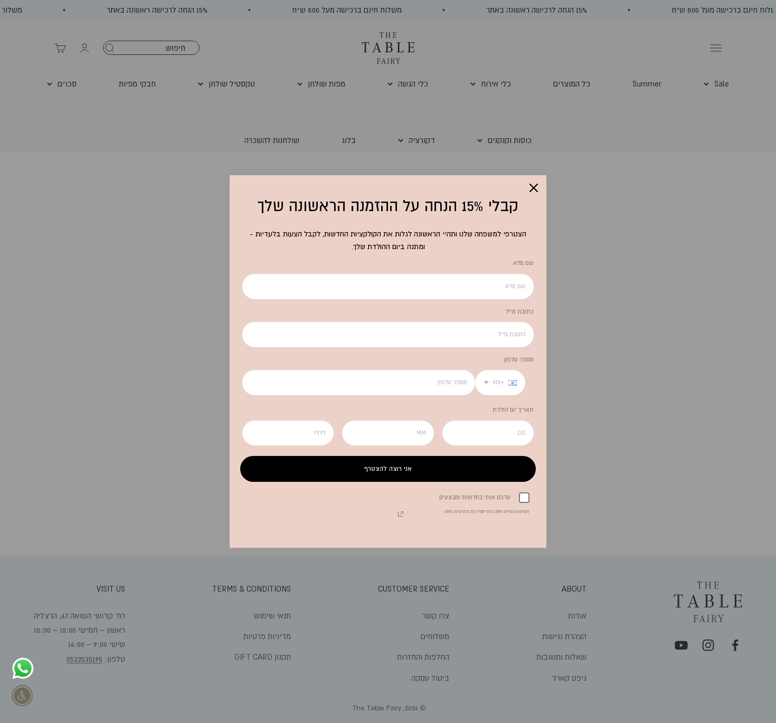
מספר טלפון (519, 359)
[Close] (533, 188)
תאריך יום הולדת (513, 409)
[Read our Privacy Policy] (400, 514)
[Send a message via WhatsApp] (23, 668)
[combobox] (500, 382)
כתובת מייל (520, 311)
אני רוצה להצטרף (388, 468)
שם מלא (523, 263)
